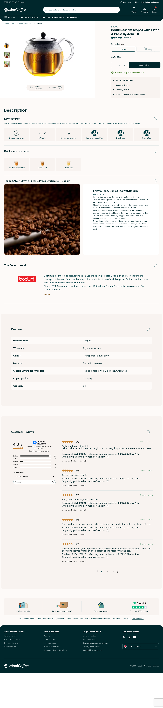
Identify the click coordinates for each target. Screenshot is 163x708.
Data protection (89, 636)
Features (16, 329)
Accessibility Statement (92, 650)
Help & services (51, 631)
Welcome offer (10, 646)
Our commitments (11, 643)
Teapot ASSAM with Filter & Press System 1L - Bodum (37, 180)
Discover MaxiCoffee (14, 631)
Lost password (50, 643)
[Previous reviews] (97, 571)
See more (21, 2)
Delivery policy (49, 636)
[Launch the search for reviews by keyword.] (53, 482)
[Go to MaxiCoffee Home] (15, 10)
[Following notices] (117, 571)
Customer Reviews (22, 431)
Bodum (47, 294)
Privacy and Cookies (91, 646)
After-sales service (51, 646)
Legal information (92, 631)
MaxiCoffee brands (12, 639)
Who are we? (9, 636)
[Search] (45, 10)
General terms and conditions (95, 643)
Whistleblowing (89, 639)
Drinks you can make (16, 151)
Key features (12, 118)
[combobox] (81, 10)
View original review (69, 461)
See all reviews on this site (39, 451)
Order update (49, 639)
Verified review (147, 441)
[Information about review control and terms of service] (51, 447)
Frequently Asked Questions (55, 650)
